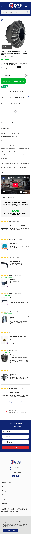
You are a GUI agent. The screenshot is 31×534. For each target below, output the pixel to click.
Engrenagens (21, 16)
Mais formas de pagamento (7, 71)
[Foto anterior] (3, 31)
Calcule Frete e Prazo (6, 97)
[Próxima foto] (28, 31)
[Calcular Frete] (29, 97)
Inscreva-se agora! (15, 423)
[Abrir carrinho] (27, 6)
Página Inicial (4, 16)
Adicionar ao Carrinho (15, 81)
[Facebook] (13, 477)
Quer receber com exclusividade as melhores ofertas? (15, 425)
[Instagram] (17, 477)
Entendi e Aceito (11, 530)
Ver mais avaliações (15, 402)
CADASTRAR (15, 447)
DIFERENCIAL (12, 16)
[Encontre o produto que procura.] (27, 12)
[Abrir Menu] (2, 6)
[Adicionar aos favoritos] (2, 20)
